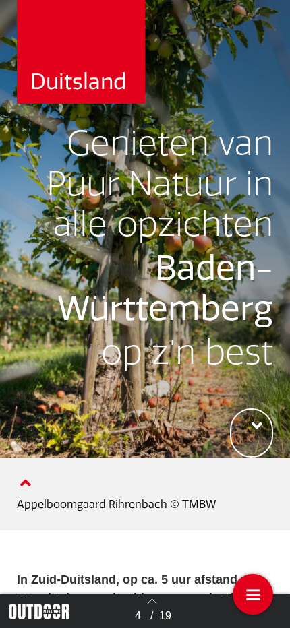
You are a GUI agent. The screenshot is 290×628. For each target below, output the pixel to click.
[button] (251, 433)
